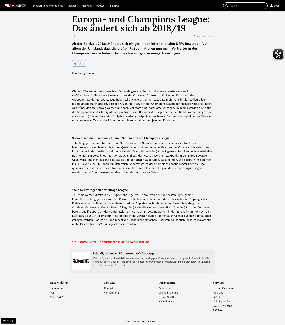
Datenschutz (166, 288)
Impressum (56, 288)
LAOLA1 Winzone (222, 305)
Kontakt (108, 288)
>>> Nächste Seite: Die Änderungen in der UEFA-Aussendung (110, 241)
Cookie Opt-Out (167, 297)
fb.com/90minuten (223, 288)
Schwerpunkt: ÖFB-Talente (48, 5)
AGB (52, 292)
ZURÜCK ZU (7, 321)
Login (277, 5)
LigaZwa (114, 5)
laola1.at (218, 292)
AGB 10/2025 (57, 297)
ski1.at (216, 297)
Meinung (87, 5)
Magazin (72, 5)
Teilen (80, 63)
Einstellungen (166, 301)
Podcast (100, 5)
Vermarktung (111, 292)
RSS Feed (218, 310)
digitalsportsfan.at (223, 301)
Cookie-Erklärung (168, 292)
